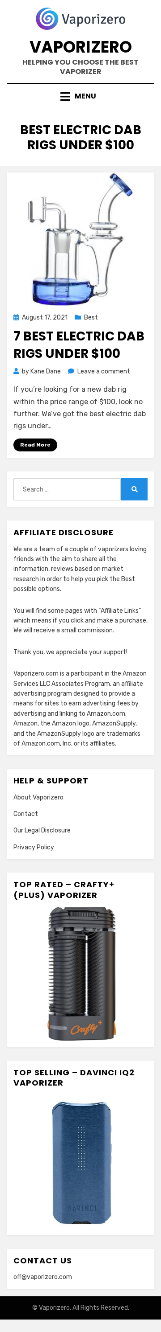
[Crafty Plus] (80, 973)
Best (91, 317)
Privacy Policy (33, 847)
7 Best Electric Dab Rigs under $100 (78, 345)
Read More (35, 445)
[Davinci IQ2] (80, 1161)
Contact (25, 814)
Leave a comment (103, 371)
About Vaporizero (38, 797)
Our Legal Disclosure (42, 830)
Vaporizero (81, 47)
